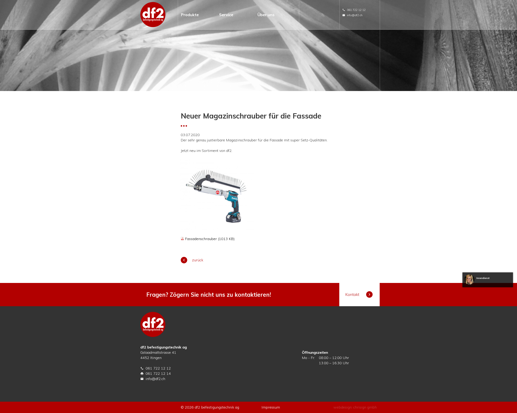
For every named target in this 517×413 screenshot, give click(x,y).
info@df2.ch (352, 15)
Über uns (265, 14)
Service (226, 14)
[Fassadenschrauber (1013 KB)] (182, 238)
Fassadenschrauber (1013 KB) (210, 238)
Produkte (190, 14)
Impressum (271, 407)
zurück (192, 260)
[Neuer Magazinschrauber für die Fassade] (217, 229)
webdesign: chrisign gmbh (355, 407)
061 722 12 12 (354, 10)
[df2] (152, 14)
